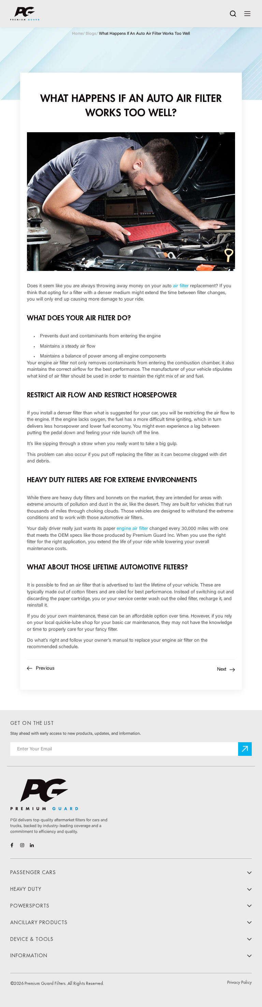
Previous (45, 668)
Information (28, 955)
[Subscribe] (245, 749)
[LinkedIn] (31, 845)
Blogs (91, 34)
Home (77, 34)
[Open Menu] (247, 13)
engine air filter (132, 529)
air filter (181, 286)
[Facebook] (12, 845)
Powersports (29, 905)
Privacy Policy (239, 982)
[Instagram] (22, 845)
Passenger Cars (33, 872)
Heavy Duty (25, 889)
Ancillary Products (39, 922)
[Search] (233, 14)
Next (221, 669)
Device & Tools (32, 939)
